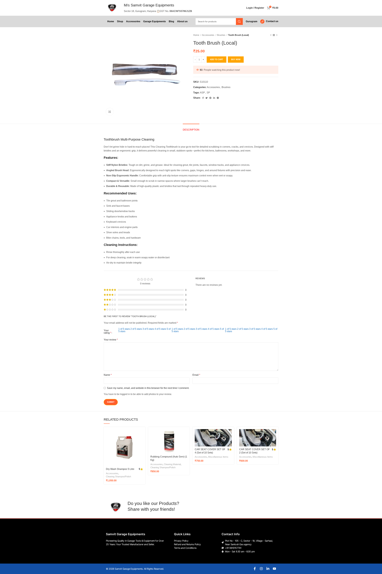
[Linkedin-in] (267, 568)
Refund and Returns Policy (187, 544)
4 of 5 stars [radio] (160, 329)
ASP (202, 92)
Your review (111, 339)
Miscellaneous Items (218, 457)
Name (108, 375)
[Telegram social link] (218, 98)
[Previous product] (270, 35)
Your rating (107, 331)
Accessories (208, 35)
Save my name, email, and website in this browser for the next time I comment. (148, 388)
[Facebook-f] (254, 568)
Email (196, 375)
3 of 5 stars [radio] (148, 329)
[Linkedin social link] (214, 98)
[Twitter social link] (206, 98)
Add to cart (216, 59)
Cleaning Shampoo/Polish (118, 476)
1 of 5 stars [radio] (124, 329)
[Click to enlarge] (109, 111)
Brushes (221, 35)
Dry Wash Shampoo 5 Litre (120, 469)
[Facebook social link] (203, 98)
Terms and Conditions (185, 547)
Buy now (235, 59)
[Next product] (276, 35)
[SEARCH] (239, 21)
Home (196, 35)
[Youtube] (274, 568)
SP (208, 92)
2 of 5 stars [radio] (136, 329)
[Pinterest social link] (210, 98)
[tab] (191, 128)
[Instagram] (261, 568)
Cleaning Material (172, 464)
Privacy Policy (181, 540)
